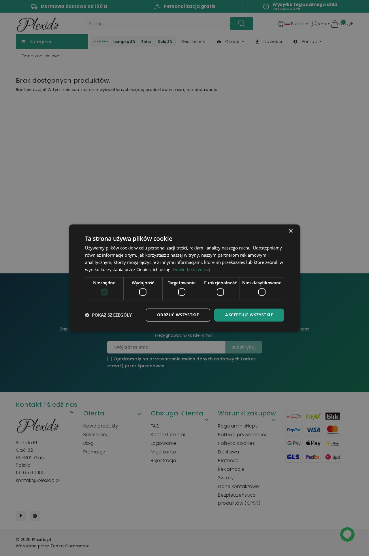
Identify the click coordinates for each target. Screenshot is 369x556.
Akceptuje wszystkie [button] (249, 314)
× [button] (290, 231)
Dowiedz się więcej (191, 269)
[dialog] (184, 278)
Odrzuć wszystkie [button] (178, 314)
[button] (108, 315)
